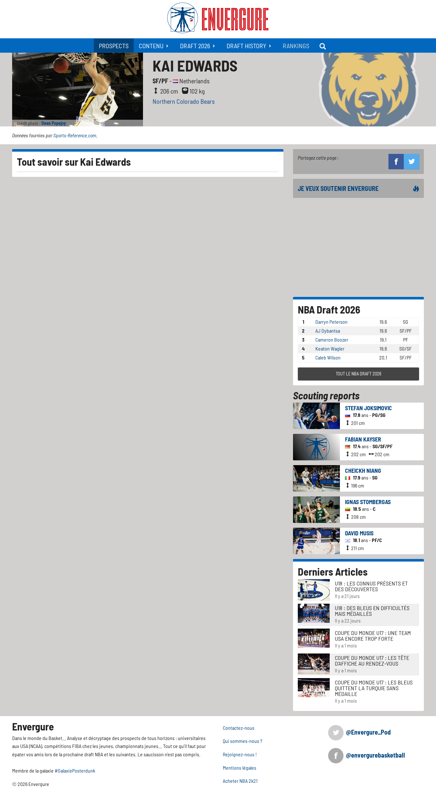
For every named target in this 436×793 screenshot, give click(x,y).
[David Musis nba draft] (316, 540)
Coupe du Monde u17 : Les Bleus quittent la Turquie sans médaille (374, 688)
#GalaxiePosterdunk (75, 770)
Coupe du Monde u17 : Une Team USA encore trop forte (373, 635)
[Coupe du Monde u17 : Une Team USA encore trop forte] (314, 638)
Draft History (246, 45)
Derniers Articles (333, 571)
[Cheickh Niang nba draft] (316, 477)
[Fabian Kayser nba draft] (316, 446)
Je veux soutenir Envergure (338, 188)
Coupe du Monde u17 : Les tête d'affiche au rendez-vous (372, 660)
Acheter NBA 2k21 (240, 781)
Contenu (151, 45)
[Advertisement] (358, 247)
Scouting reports (326, 395)
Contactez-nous (238, 728)
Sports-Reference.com (74, 135)
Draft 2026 (195, 45)
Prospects (114, 45)
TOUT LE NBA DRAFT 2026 (358, 373)
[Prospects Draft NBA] (323, 45)
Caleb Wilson (328, 357)
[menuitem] (114, 45)
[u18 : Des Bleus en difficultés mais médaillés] (314, 612)
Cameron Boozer (331, 339)
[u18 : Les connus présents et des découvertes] (314, 589)
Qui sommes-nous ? (242, 741)
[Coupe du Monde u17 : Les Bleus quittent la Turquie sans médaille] (314, 687)
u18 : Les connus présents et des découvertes (371, 586)
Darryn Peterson (331, 322)
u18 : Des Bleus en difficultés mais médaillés (372, 610)
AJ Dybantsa (327, 331)
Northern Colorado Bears (184, 101)
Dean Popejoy (53, 123)
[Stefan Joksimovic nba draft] (316, 415)
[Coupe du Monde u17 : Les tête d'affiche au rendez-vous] (314, 663)
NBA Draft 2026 (329, 309)
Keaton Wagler (329, 348)
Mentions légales (239, 768)
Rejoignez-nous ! (240, 754)
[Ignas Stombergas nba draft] (316, 509)
